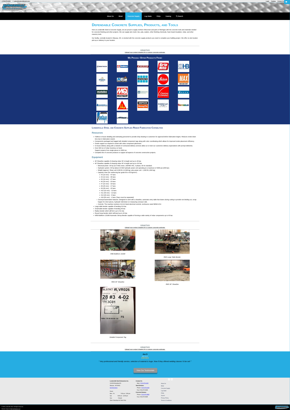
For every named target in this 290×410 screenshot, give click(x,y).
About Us (163, 383)
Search (180, 16)
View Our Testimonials (145, 370)
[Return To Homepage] (14, 7)
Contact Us (281, 1)
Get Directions (113, 387)
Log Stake (163, 390)
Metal (162, 386)
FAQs (162, 393)
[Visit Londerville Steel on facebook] (169, 379)
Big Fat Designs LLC (15, 408)
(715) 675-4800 (145, 394)
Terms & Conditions (166, 400)
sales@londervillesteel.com (22, 1)
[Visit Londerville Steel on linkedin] (172, 379)
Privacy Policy (165, 398)
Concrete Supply (165, 388)
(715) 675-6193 (6, 1)
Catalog (273, 1)
